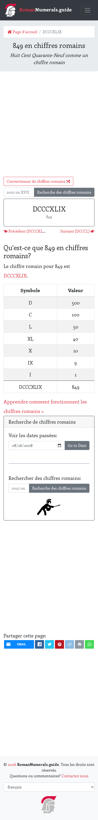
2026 (12, 764)
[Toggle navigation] (87, 10)
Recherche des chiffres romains (64, 192)
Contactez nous (75, 775)
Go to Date (77, 445)
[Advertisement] (49, 124)
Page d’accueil (24, 31)
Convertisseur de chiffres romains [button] (36, 181)
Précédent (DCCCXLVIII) (29, 231)
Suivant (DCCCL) (75, 231)
